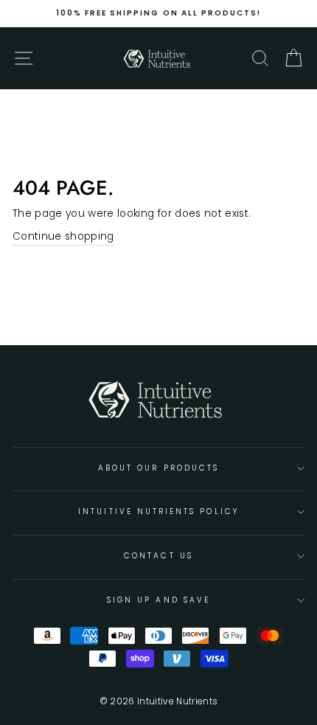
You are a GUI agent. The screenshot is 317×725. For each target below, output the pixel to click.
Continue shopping (63, 236)
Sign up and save (158, 600)
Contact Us (158, 555)
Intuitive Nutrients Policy (158, 511)
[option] (158, 13)
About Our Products (158, 467)
